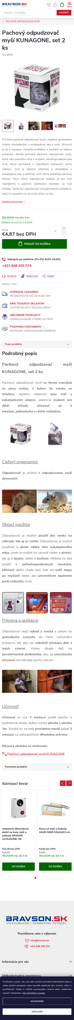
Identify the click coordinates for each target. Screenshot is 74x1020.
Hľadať (64, 12)
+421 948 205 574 (16, 265)
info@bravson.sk (40, 940)
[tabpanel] (18, 831)
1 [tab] (35, 878)
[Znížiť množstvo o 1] (64, 233)
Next (69, 783)
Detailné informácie (12, 201)
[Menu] (69, 4)
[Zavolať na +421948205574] (49, 5)
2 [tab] (38, 878)
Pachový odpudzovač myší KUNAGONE (36, 753)
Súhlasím (37, 1011)
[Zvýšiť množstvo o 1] (64, 228)
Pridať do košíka (37, 244)
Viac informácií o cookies (33, 993)
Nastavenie (37, 1001)
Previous (63, 783)
